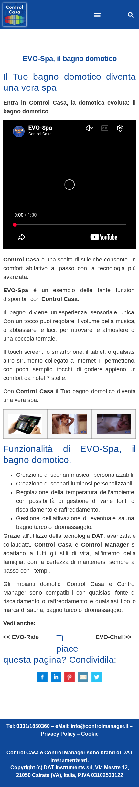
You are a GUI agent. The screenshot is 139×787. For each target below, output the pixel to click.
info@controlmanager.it (99, 726)
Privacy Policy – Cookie (70, 734)
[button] (97, 14)
